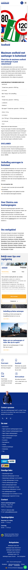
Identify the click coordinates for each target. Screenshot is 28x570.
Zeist (11, 249)
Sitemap (10, 565)
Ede (16, 241)
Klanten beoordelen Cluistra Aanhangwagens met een (12, 535)
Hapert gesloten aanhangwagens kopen (12, 429)
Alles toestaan (14, 296)
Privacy (23, 564)
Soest (24, 245)
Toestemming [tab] (5, 271)
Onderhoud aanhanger (7, 446)
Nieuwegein (4, 245)
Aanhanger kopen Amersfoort (13, 547)
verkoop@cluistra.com (11, 512)
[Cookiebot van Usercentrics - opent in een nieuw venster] (20, 268)
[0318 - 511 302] (2, 418)
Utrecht (6, 247)
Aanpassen (13, 301)
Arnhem (16, 239)
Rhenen (20, 245)
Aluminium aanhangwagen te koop (10, 487)
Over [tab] (23, 271)
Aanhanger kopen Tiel (13, 554)
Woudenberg (18, 247)
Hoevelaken (4, 243)
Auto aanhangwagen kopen (9, 491)
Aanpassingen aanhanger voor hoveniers (12, 478)
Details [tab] (14, 271)
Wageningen (11, 247)
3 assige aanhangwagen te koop (10, 480)
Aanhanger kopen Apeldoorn (13, 550)
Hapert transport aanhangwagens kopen (12, 431)
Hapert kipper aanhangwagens (9, 433)
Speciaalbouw (5, 442)
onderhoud (11, 218)
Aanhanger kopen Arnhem (13, 552)
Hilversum (23, 241)
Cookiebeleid (17, 565)
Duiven (13, 241)
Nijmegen (10, 245)
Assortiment (5, 426)
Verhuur (4, 444)
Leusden (15, 243)
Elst (19, 241)
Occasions (4, 440)
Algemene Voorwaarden (14, 564)
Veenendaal (19, 237)
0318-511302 (10, 510)
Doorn (9, 241)
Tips (3, 451)
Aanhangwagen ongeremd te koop (10, 496)
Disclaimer (4, 564)
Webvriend (20, 567)
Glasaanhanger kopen (7, 473)
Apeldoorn (11, 239)
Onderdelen (5, 449)
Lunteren (20, 243)
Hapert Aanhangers (7, 438)
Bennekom (4, 241)
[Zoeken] (21, 2)
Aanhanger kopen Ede (13, 545)
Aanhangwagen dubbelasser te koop (11, 489)
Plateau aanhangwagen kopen (9, 482)
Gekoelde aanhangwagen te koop (10, 476)
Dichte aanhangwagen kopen (9, 484)
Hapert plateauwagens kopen (9, 435)
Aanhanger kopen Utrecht (9, 556)
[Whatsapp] (10, 418)
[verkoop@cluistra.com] (6, 418)
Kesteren (10, 243)
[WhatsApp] (25, 567)
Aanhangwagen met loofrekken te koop (12, 493)
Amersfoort (4, 239)
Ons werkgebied (21, 556)
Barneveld (21, 239)
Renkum (15, 245)
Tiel (2, 247)
